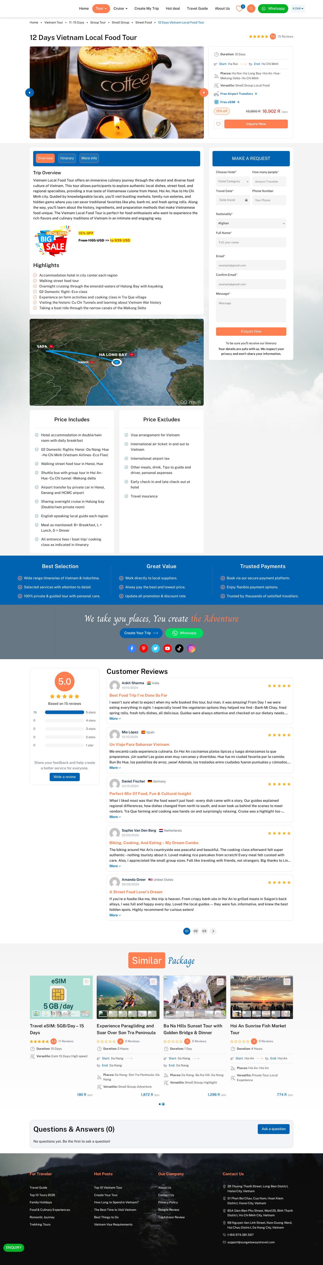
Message (223, 293)
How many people (265, 172)
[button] (29, 92)
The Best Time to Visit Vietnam (115, 1209)
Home (84, 8)
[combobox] (233, 181)
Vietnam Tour (53, 22)
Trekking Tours (40, 1224)
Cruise (119, 8)
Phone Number (262, 191)
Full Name (224, 233)
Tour (99, 8)
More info (89, 158)
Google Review (168, 1209)
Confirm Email (226, 274)
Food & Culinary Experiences (50, 1209)
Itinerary (67, 158)
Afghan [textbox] (223, 223)
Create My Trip (146, 8)
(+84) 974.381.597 (240, 1234)
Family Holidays (41, 1202)
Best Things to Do (106, 1217)
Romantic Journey (42, 1217)
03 (204, 931)
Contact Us (166, 1195)
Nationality (224, 214)
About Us (222, 8)
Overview (45, 158)
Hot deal (173, 8)
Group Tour (98, 22)
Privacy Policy (168, 1202)
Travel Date (225, 191)
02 (196, 931)
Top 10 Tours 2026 (42, 1195)
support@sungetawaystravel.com (251, 1242)
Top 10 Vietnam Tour (108, 1187)
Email (220, 256)
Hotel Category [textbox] (229, 181)
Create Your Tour (106, 1195)
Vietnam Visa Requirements (113, 1224)
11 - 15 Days (76, 22)
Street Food (143, 22)
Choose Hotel (226, 172)
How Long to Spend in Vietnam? (116, 1202)
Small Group (120, 22)
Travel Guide (197, 8)
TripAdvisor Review (171, 1217)
